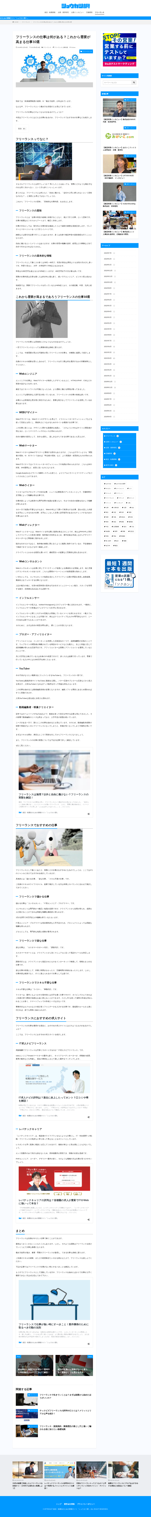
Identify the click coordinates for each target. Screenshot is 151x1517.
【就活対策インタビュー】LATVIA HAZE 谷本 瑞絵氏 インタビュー (118, 177)
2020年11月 (110, 387)
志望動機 (116, 526)
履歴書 (131, 522)
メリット (108, 503)
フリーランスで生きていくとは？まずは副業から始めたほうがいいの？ (65, 1396)
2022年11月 (109, 276)
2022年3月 (109, 317)
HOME (16, 22)
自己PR (108, 545)
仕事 (107, 507)
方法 (132, 526)
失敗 (114, 517)
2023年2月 (109, 259)
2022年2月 (109, 323)
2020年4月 (109, 417)
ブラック (121, 498)
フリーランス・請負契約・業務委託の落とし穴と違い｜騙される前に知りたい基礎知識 (65, 1427)
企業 (125, 507)
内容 (122, 512)
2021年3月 (109, 364)
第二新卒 (108, 541)
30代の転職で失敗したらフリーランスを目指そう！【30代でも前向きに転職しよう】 (27, 1485)
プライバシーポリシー (86, 1504)
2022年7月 (109, 294)
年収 (107, 526)
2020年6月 (109, 405)
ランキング (119, 503)
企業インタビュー (77, 12)
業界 (116, 531)
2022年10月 (109, 282)
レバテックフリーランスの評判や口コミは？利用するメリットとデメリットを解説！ (59, 1485)
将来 (107, 522)
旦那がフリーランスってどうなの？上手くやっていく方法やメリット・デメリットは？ (91, 1485)
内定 (114, 512)
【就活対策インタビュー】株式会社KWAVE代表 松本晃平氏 (119, 120)
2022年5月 (109, 305)
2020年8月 (109, 393)
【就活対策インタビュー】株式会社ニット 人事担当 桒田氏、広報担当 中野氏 (119, 233)
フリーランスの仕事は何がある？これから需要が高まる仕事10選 (52, 22)
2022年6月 (109, 300)
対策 (131, 517)
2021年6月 (109, 346)
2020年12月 (109, 381)
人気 (129, 503)
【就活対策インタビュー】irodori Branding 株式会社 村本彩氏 (119, 205)
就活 (114, 522)
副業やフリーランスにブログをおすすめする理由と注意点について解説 (123, 1484)
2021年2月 (109, 370)
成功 (125, 526)
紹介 (117, 541)
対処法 (123, 517)
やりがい (108, 488)
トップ (58, 1504)
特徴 (107, 536)
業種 (123, 531)
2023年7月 (109, 253)
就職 (122, 522)
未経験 (108, 531)
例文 (107, 512)
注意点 (132, 531)
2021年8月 (109, 335)
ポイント (131, 498)
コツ (130, 488)
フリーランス (99, 12)
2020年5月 (109, 411)
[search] (134, 82)
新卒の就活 (111, 465)
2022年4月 (109, 311)
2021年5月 (109, 352)
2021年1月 (109, 376)
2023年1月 (109, 265)
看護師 (123, 536)
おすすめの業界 (120, 484)
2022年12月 (109, 270)
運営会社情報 (69, 1504)
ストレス (108, 493)
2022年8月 (109, 288)
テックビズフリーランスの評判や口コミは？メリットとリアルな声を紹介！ (65, 1412)
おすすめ (108, 484)
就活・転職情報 (50, 12)
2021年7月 (109, 341)
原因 (130, 512)
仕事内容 (65, 47)
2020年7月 (109, 399)
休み (132, 507)
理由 (114, 536)
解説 (116, 545)
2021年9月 (109, 329)
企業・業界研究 (63, 12)
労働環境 (89, 12)
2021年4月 (109, 358)
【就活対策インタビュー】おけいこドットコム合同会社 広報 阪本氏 (119, 148)
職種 (125, 541)
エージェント (120, 488)
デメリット (119, 493)
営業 (107, 517)
